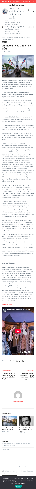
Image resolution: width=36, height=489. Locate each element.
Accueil (4, 37)
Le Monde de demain (12, 37)
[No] (34, 482)
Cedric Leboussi (18, 402)
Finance (7, 22)
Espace (18, 22)
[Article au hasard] (29, 27)
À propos (18, 33)
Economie (12, 22)
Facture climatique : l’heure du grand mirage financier (9, 428)
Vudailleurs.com (16, 5)
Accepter (18, 486)
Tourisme (19, 31)
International (20, 26)
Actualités (15, 24)
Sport (13, 31)
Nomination (14, 28)
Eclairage (7, 28)
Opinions (7, 21)
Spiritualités (8, 24)
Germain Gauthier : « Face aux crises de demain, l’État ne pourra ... (26, 429)
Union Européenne (16, 21)
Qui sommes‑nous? (10, 33)
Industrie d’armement (10, 26)
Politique (20, 28)
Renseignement (9, 29)
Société (17, 29)
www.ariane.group (7, 304)
